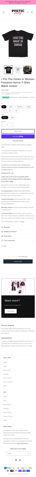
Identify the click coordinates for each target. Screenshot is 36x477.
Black (4, 117)
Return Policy (7, 370)
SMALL (11, 107)
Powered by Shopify (23, 474)
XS (4, 107)
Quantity (3, 121)
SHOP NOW (10, 311)
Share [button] (5, 246)
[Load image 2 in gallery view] (18, 70)
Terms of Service (8, 382)
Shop (4, 366)
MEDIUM (19, 107)
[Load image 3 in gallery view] (27, 70)
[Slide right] (34, 70)
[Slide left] (2, 70)
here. (11, 181)
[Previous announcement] (3, 2)
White (12, 117)
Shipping (7, 93)
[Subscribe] (28, 453)
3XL (16, 110)
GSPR (4, 386)
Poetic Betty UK (15, 474)
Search (5, 362)
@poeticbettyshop (22, 443)
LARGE (28, 107)
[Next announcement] (33, 2)
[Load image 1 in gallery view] (8, 70)
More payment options (18, 140)
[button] (3, 12)
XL (4, 110)
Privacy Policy (7, 378)
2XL (10, 110)
